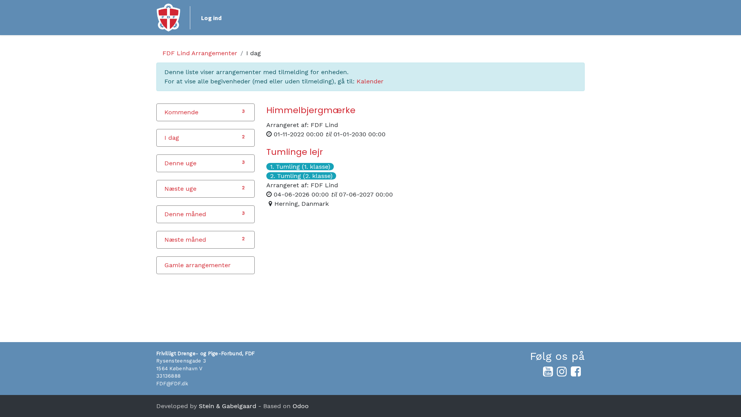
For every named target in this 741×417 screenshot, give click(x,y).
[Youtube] (548, 371)
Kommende (181, 112)
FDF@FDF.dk (172, 383)
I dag (171, 137)
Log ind (211, 18)
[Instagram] (562, 371)
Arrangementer (199, 53)
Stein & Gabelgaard (227, 406)
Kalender (370, 81)
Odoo (301, 406)
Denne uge (180, 163)
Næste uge (180, 188)
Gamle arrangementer (197, 265)
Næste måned (185, 239)
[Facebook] (576, 371)
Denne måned (185, 214)
